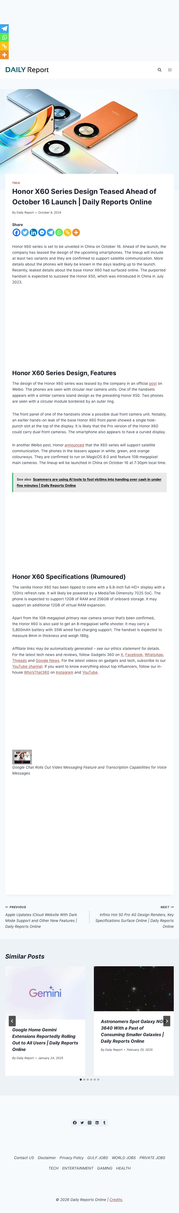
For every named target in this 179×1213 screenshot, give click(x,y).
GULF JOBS (97, 1158)
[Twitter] (25, 232)
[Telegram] (50, 232)
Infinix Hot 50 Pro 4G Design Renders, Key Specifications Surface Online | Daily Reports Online (134, 917)
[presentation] (45, 993)
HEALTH (123, 1168)
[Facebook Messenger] (42, 232)
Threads (19, 660)
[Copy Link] (67, 232)
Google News (47, 660)
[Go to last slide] (12, 1021)
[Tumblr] (104, 1123)
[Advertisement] (89, 30)
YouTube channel (27, 666)
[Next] (166, 1021)
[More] (76, 232)
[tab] (81, 1079)
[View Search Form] (160, 70)
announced (74, 445)
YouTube (90, 672)
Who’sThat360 (36, 672)
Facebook (134, 654)
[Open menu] (170, 69)
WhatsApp (154, 654)
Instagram (64, 672)
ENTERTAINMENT (77, 1168)
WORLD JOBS (124, 1158)
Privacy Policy (72, 1158)
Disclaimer (47, 1158)
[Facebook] (16, 232)
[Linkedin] (33, 232)
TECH (16, 183)
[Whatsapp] (59, 232)
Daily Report (25, 212)
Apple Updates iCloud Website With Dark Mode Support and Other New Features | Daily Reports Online (41, 917)
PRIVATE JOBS (152, 1158)
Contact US (24, 1158)
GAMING (104, 1168)
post (153, 383)
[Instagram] (89, 1123)
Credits (116, 1199)
